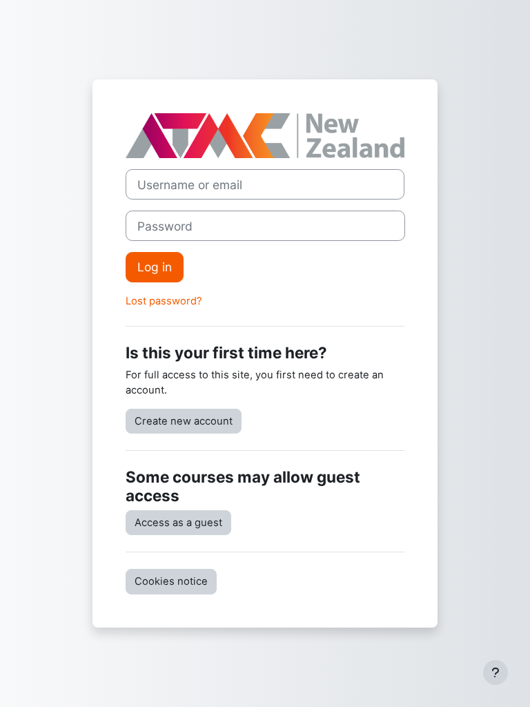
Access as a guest (178, 522)
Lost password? (164, 301)
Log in (154, 267)
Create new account (184, 421)
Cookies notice (171, 581)
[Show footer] (495, 672)
